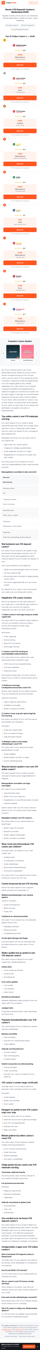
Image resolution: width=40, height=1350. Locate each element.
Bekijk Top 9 (33, 2)
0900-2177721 (19, 1329)
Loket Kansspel (6, 1329)
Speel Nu (20, 65)
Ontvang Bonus (29, 1346)
